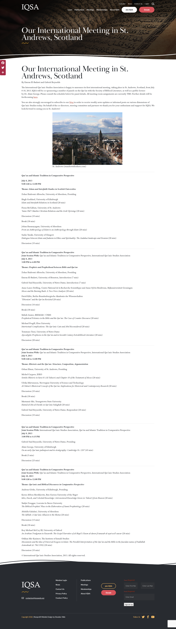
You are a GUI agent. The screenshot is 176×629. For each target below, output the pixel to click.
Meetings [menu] (90, 9)
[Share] (2, 72)
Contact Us (138, 4)
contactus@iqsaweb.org (33, 598)
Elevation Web (60, 617)
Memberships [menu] (102, 9)
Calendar (122, 4)
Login (147, 4)
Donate (108, 592)
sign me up (129, 604)
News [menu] (58, 584)
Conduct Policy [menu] (62, 598)
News (130, 4)
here (35, 97)
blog (71, 102)
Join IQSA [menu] (129, 10)
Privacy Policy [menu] (61, 593)
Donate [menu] (147, 10)
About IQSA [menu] (114, 9)
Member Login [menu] (61, 580)
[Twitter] (2, 67)
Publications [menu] (79, 9)
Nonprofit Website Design (43, 617)
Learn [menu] (70, 9)
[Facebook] (2, 62)
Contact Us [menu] (60, 589)
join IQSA (108, 586)
